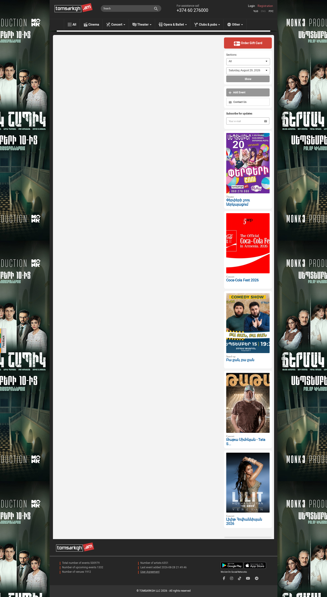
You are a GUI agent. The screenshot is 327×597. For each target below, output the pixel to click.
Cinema (93, 24)
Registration (265, 6)
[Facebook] (224, 578)
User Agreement (149, 571)
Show (248, 79)
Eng (263, 11)
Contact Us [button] (239, 102)
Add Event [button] (238, 92)
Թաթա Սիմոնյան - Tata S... (245, 442)
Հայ (255, 11)
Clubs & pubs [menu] (208, 24)
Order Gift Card (251, 43)
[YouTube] (248, 578)
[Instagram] (231, 578)
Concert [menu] (117, 24)
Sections (231, 54)
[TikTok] (239, 578)
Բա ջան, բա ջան (240, 360)
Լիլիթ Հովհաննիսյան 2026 (244, 521)
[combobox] (248, 61)
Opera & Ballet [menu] (174, 24)
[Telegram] (256, 578)
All (74, 24)
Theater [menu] (143, 24)
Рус (271, 11)
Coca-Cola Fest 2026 (242, 280)
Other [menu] (236, 24)
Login (251, 6)
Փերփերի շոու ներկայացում (238, 202)
